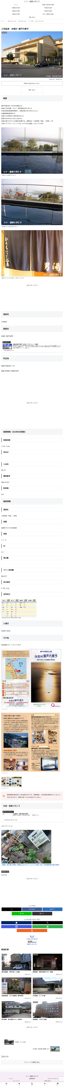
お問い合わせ (47, 1081)
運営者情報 (32, 1078)
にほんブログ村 (31, 939)
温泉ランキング (31, 944)
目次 (30, 90)
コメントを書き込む (32, 1062)
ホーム (11, 1078)
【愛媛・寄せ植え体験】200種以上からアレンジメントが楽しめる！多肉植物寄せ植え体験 (29, 864)
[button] (42, 913)
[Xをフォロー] (47, 922)
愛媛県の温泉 (6, 871)
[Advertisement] (32, 298)
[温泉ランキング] (32, 941)
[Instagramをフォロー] (16, 926)
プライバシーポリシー (52, 1078)
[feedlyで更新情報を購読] (47, 926)
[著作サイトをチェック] (16, 922)
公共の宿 (5, 874)
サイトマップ (16, 1081)
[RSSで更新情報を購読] (32, 930)
